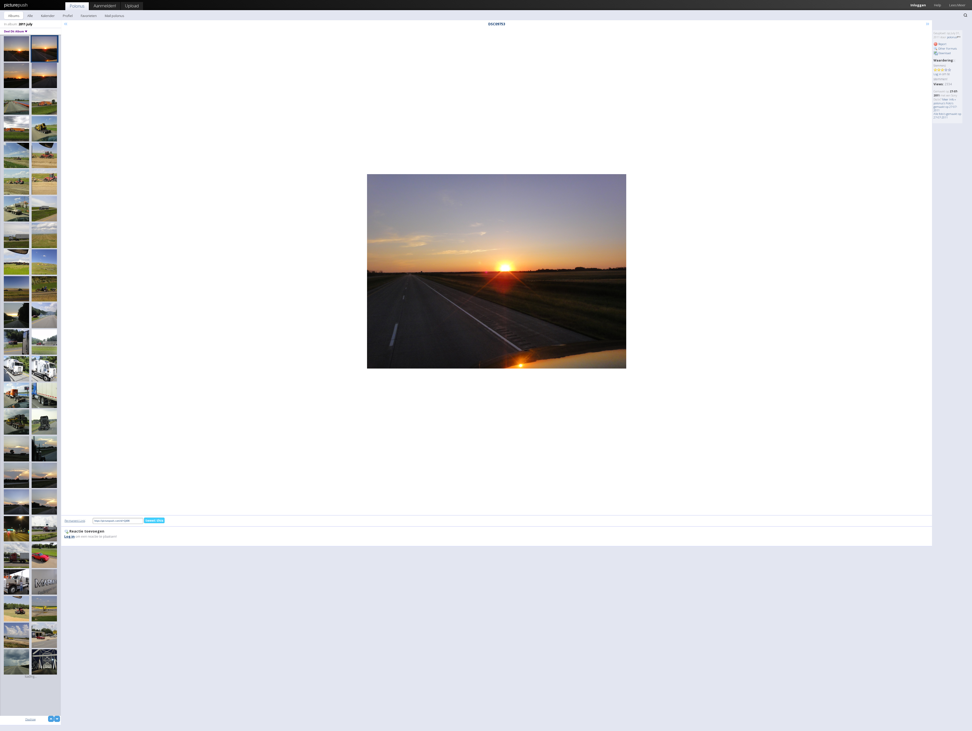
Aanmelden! (105, 6)
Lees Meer (957, 5)
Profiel (68, 15)
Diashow (30, 719)
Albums (13, 15)
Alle (30, 15)
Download (944, 53)
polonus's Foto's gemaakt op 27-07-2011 (945, 106)
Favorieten (89, 15)
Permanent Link (75, 520)
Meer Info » (949, 99)
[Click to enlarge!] (496, 271)
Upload (132, 6)
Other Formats (947, 48)
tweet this (154, 520)
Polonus (77, 6)
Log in (937, 74)
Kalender (48, 15)
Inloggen (918, 5)
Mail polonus (114, 15)
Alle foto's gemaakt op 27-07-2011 (947, 115)
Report (942, 44)
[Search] (965, 15)
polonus (952, 37)
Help (937, 5)
